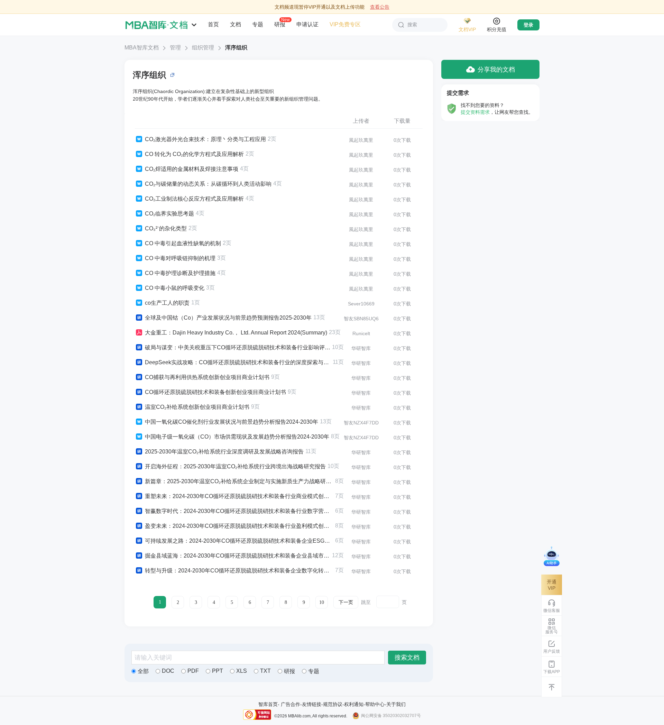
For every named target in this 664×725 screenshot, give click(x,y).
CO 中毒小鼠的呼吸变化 (174, 288)
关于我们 (396, 704)
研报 (279, 24)
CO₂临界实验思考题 (169, 214)
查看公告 (379, 7)
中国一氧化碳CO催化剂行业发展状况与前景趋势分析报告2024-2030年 (231, 422)
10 (321, 602)
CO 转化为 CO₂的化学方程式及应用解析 (194, 154)
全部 (143, 671)
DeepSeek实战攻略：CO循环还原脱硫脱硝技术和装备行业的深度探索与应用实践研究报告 (238, 362)
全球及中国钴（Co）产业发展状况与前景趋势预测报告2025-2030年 (228, 318)
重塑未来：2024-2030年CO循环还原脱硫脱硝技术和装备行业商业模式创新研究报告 (239, 496)
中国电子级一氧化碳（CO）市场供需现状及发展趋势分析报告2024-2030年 (237, 437)
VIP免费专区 (345, 24)
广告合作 (290, 704)
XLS (241, 671)
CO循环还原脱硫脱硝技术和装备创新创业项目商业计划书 (215, 392)
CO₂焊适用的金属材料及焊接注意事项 (191, 169)
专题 (257, 24)
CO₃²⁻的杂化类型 (166, 228)
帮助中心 (375, 704)
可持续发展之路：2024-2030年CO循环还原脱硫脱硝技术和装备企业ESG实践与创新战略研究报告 (239, 541)
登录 (528, 25)
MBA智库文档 (141, 48)
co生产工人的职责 (167, 303)
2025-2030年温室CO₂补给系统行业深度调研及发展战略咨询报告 (224, 452)
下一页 (346, 602)
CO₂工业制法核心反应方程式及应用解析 (194, 199)
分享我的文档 (496, 69)
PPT (217, 671)
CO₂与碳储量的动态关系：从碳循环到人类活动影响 (208, 184)
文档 (235, 24)
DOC (168, 671)
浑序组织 (236, 48)
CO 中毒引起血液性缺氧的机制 (183, 243)
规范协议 (332, 704)
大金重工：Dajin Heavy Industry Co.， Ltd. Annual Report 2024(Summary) (236, 333)
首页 (213, 24)
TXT (265, 671)
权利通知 (353, 704)
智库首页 (268, 704)
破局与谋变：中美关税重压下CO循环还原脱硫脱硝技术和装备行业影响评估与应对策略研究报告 (237, 347)
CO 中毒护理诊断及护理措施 (180, 273)
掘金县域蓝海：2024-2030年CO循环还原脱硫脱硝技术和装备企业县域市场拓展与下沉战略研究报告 (237, 556)
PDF (193, 671)
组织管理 (203, 48)
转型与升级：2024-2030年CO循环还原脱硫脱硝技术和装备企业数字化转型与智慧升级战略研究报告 (239, 570)
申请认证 (307, 24)
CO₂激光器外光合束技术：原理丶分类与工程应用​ (205, 139)
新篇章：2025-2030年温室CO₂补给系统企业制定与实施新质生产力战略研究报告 (239, 481)
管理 (175, 48)
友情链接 (311, 704)
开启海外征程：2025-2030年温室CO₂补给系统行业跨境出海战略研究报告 (235, 466)
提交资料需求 (475, 112)
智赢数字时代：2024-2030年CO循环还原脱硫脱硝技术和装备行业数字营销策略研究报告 (239, 511)
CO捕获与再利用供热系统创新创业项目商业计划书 (207, 377)
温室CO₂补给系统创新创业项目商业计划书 (197, 407)
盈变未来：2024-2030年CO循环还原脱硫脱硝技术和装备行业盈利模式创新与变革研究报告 (239, 526)
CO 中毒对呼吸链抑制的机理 (180, 258)
